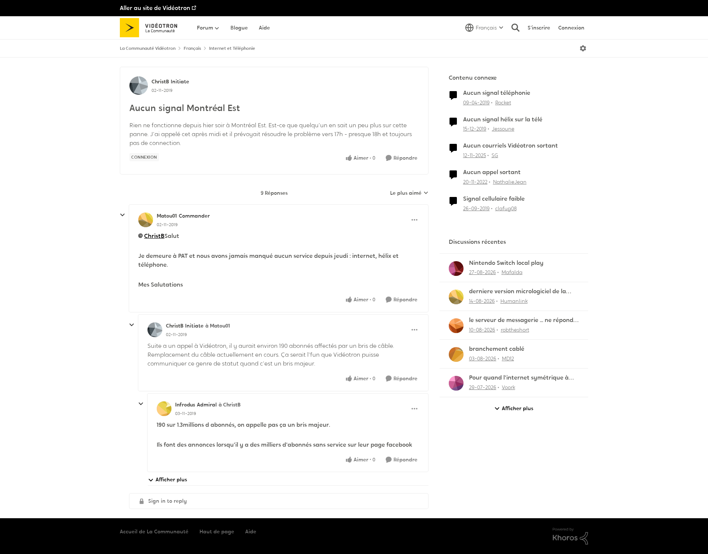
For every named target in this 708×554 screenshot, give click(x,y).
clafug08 (506, 208)
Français (192, 48)
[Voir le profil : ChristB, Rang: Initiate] (138, 85)
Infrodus (185, 404)
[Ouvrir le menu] (583, 48)
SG (495, 155)
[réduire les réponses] (122, 215)
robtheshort (515, 329)
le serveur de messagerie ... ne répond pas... (521, 320)
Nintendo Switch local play (506, 263)
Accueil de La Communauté (154, 531)
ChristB (160, 81)
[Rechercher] (515, 27)
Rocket (503, 102)
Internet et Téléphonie (232, 48)
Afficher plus (171, 479)
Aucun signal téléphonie (496, 93)
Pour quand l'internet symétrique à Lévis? (519, 378)
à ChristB (229, 404)
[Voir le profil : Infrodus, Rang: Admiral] (164, 408)
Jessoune (503, 128)
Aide (250, 531)
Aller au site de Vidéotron (155, 8)
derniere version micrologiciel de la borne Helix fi (517, 291)
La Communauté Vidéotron (148, 48)
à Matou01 (217, 325)
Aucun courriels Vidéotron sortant (510, 145)
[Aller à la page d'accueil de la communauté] (151, 27)
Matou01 (167, 215)
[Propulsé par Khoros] (570, 536)
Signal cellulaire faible (494, 198)
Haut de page (216, 531)
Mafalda (512, 272)
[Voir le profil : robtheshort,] (456, 325)
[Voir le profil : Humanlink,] (456, 297)
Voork (508, 387)
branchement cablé (496, 349)
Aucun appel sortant (492, 172)
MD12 (508, 358)
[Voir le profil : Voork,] (456, 383)
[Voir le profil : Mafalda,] (456, 268)
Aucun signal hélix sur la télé (502, 119)
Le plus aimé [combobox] (409, 193)
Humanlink (514, 301)
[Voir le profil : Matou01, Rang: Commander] (145, 219)
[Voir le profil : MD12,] (456, 354)
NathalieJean (510, 182)
